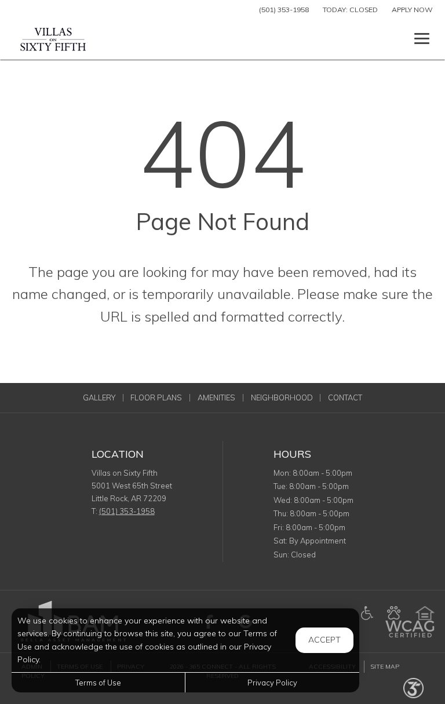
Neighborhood (282, 398)
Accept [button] (324, 639)
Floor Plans (156, 398)
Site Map (384, 666)
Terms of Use (98, 682)
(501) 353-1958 (284, 9)
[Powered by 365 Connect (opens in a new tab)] (413, 687)
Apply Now (412, 9)
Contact (345, 398)
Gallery (99, 398)
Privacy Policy (272, 682)
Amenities (216, 398)
